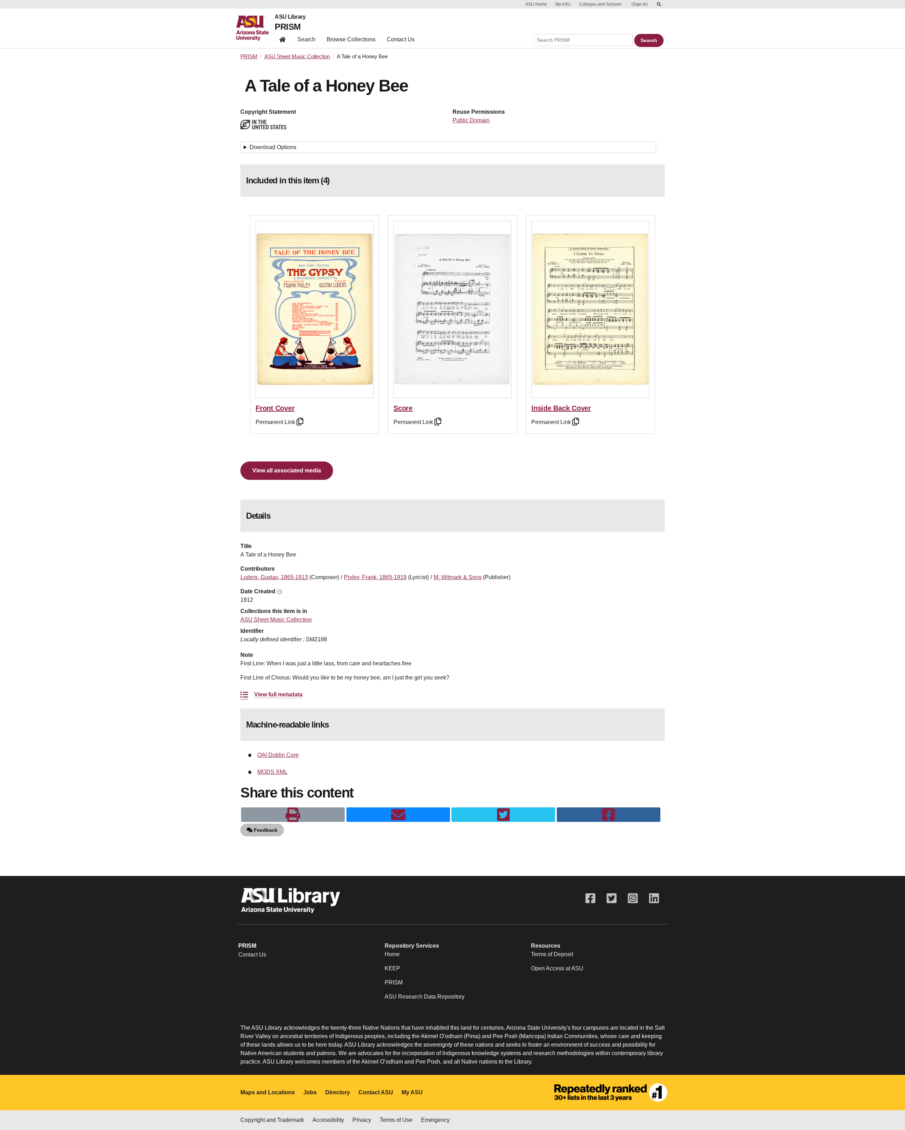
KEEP (392, 968)
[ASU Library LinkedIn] (654, 898)
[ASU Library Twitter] (611, 898)
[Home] (255, 28)
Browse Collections (351, 39)
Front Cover (275, 408)
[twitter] (503, 814)
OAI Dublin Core (278, 755)
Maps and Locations (267, 1092)
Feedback (265, 830)
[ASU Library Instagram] (632, 898)
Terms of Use (396, 1120)
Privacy (361, 1120)
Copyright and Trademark (272, 1120)
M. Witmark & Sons (457, 577)
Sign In (639, 4)
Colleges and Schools (600, 4)
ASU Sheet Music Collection (297, 56)
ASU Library (290, 17)
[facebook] (608, 814)
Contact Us (401, 39)
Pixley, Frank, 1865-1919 (375, 577)
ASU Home (536, 4)
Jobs (310, 1092)
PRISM (287, 26)
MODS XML (272, 772)
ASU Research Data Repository (425, 997)
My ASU (563, 4)
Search (306, 39)
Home (392, 954)
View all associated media (286, 470)
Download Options (273, 147)
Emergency (435, 1120)
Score (403, 408)
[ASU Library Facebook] (590, 898)
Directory (337, 1092)
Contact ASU (375, 1092)
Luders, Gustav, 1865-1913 (274, 577)
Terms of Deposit (552, 954)
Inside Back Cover (561, 408)
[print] (293, 814)
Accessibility (328, 1120)
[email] (398, 814)
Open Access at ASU (557, 968)
